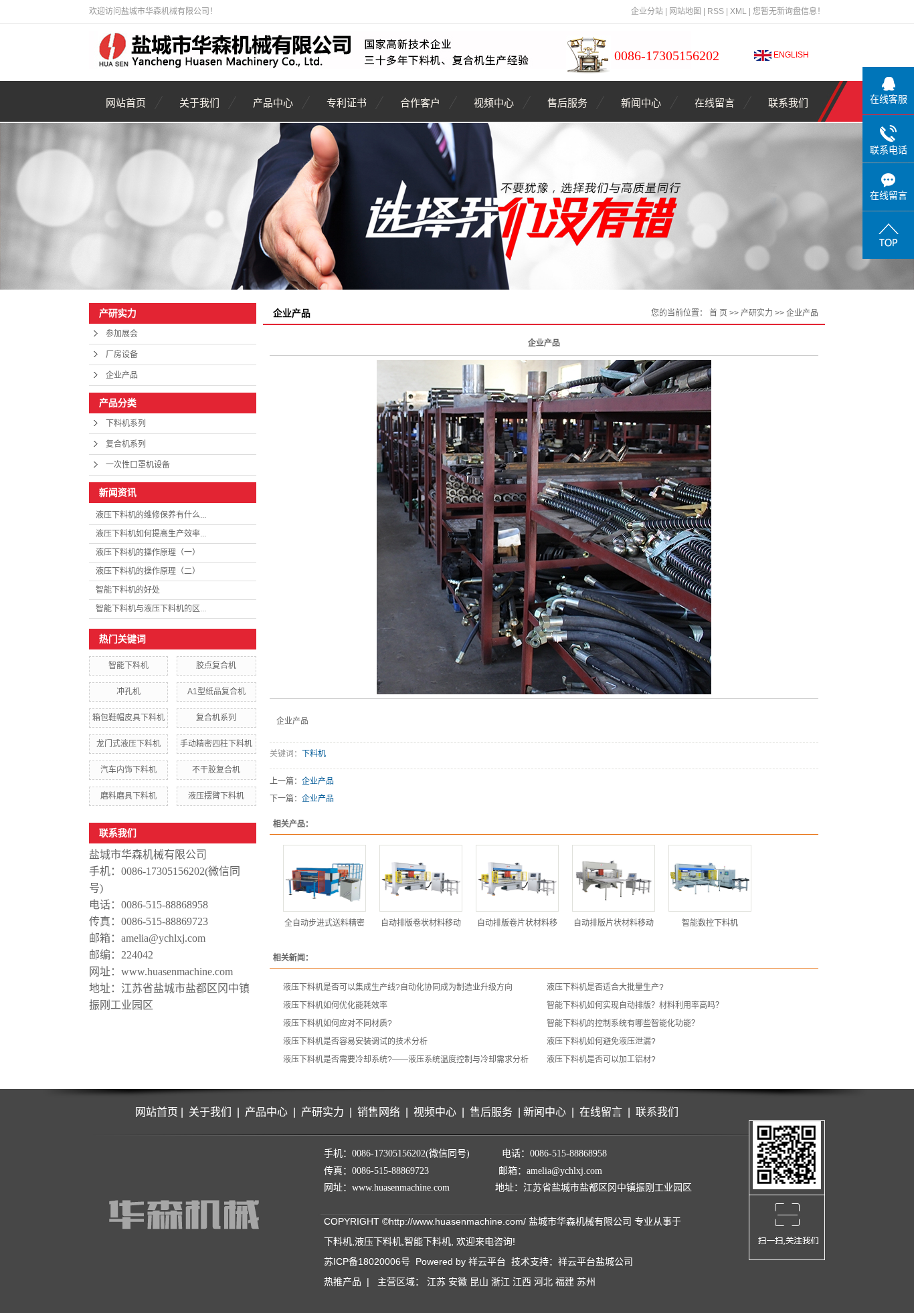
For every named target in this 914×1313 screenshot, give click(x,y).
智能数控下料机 (710, 923)
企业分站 (647, 11)
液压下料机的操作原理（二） (148, 571)
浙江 (500, 1281)
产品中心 (273, 102)
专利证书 (347, 102)
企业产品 (122, 375)
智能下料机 (128, 665)
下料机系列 (126, 423)
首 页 (718, 313)
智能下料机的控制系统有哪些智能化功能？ (623, 1023)
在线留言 (715, 102)
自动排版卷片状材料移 (517, 923)
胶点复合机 (216, 665)
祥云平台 (487, 1261)
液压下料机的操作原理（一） (148, 552)
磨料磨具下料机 (128, 796)
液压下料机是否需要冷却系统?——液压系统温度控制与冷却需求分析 (406, 1059)
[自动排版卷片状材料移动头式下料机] (517, 878)
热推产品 (342, 1281)
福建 (564, 1281)
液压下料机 (378, 1241)
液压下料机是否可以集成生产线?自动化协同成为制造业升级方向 (398, 987)
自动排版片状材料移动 (613, 923)
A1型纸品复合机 (216, 691)
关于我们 (199, 102)
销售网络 (378, 1112)
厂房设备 (122, 354)
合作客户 (420, 102)
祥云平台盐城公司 (595, 1261)
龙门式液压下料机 (128, 743)
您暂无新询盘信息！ (789, 11)
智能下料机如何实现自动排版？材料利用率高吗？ (635, 1005)
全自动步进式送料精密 (324, 923)
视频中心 (494, 102)
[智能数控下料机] (709, 878)
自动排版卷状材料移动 (421, 923)
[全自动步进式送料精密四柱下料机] (324, 878)
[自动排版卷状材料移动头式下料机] (420, 878)
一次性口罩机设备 (138, 465)
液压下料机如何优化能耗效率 (335, 1005)
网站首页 (126, 102)
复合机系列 (126, 444)
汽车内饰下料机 (128, 770)
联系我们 (788, 102)
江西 (522, 1281)
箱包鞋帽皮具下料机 (128, 717)
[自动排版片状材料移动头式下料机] (613, 878)
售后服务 (567, 102)
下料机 (314, 754)
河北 (543, 1281)
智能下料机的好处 (128, 590)
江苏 (436, 1281)
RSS (715, 11)
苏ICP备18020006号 (367, 1261)
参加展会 (122, 333)
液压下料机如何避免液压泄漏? (601, 1041)
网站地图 (685, 11)
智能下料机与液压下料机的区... (151, 608)
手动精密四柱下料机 (216, 743)
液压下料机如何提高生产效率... (151, 533)
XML (738, 11)
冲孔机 (128, 691)
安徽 (457, 1281)
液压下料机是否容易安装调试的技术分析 (355, 1041)
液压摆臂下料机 (216, 796)
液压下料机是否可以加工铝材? (601, 1059)
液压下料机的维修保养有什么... (151, 515)
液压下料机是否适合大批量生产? (605, 987)
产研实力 (757, 313)
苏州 (586, 1281)
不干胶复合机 (216, 770)
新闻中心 (641, 102)
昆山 (479, 1281)
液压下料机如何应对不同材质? (337, 1023)
